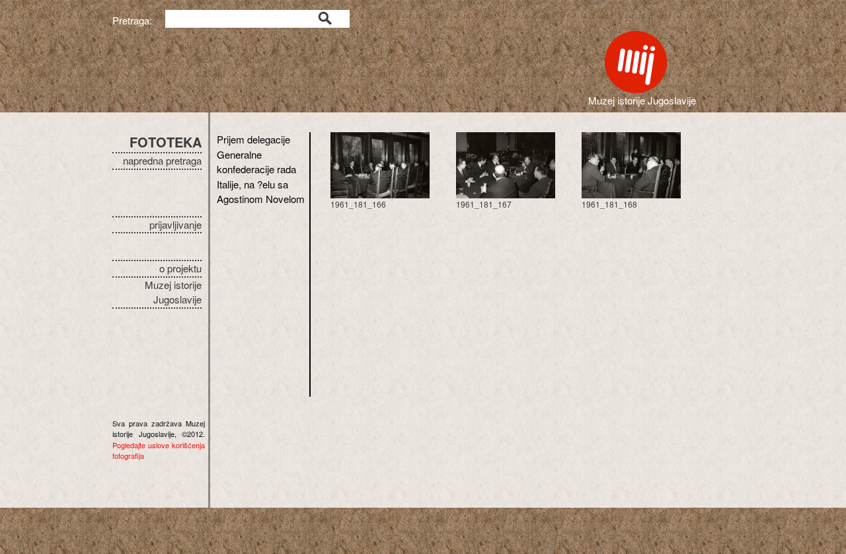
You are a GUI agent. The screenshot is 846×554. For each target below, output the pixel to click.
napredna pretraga (162, 160)
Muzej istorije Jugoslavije (173, 292)
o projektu (180, 268)
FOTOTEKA (166, 141)
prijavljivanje (175, 224)
